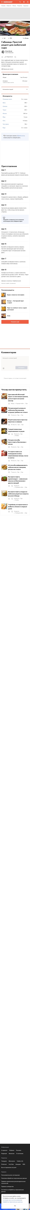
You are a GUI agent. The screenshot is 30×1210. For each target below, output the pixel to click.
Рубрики (11, 1150)
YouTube (11, 1164)
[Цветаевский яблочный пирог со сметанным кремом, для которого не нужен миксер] (15, 399)
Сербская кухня (17, 281)
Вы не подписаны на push (8, 1167)
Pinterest (4, 1164)
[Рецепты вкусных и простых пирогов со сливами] (15, 422)
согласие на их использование (12, 1200)
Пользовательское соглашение (10, 1175)
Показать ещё (15, 322)
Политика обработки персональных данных (14, 1178)
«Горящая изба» (20, 403)
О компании (19, 1153)
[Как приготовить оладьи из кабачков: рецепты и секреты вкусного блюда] (15, 495)
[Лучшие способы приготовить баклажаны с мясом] (15, 443)
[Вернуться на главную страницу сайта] (8, 2)
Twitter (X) (20, 1161)
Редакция (4, 1153)
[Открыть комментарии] (12, 434)
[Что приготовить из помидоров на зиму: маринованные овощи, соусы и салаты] (15, 456)
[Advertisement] (15, 152)
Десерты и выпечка (7, 281)
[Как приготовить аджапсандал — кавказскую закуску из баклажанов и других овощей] (15, 481)
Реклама (18, 1150)
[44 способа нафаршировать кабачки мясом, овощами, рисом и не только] (15, 468)
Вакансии (11, 1153)
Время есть (21, 135)
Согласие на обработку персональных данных (12, 1190)
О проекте (4, 1150)
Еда (27, 403)
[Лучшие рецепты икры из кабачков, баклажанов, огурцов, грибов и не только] (15, 411)
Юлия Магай (8, 51)
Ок (15, 1206)
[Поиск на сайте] (20, 2)
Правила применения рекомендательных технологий (13, 1182)
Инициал (18, 1164)
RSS (24, 1164)
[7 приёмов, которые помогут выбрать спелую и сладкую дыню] (15, 508)
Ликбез (17, 435)
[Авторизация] (28, 2)
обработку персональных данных (12, 1202)
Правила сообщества (7, 1186)
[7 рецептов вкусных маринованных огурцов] (15, 432)
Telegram (4, 1161)
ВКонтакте (12, 1161)
